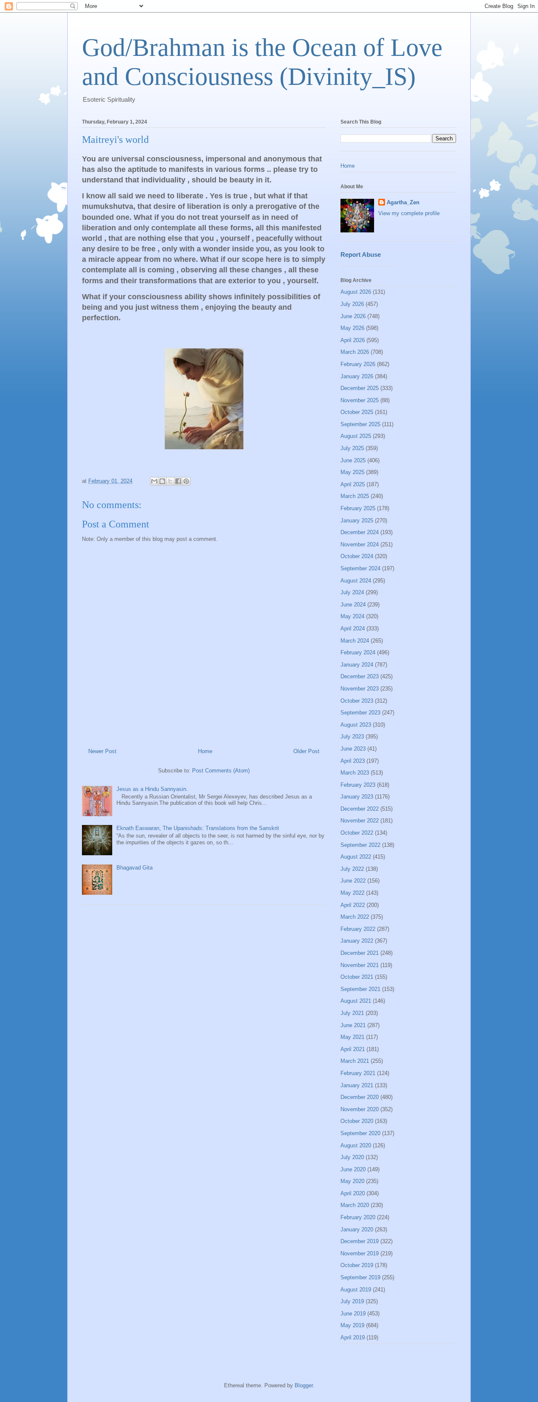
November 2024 (359, 544)
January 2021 (356, 1085)
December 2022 (359, 809)
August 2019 (355, 1289)
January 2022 (356, 941)
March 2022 (354, 917)
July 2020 (352, 1157)
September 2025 (360, 424)
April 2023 (352, 761)
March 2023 (354, 773)
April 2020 (352, 1193)
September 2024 (360, 568)
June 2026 (353, 316)
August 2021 (355, 1001)
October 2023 (356, 701)
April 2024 (352, 628)
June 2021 (353, 1025)
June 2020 (353, 1169)
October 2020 (356, 1121)
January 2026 (356, 376)
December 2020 (359, 1097)
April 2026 (352, 340)
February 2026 (357, 364)
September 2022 (360, 845)
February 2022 (357, 929)
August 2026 (355, 292)
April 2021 (352, 1049)
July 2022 (352, 869)
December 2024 (359, 532)
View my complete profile (409, 213)
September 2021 (360, 989)
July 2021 (352, 1013)
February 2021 (357, 1073)
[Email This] (154, 481)
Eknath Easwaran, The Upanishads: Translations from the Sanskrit (197, 828)
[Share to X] (170, 481)
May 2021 (352, 1037)
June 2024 (353, 604)
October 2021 (356, 977)
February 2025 (357, 508)
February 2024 (357, 652)
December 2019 (359, 1241)
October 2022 (356, 833)
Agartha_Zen (403, 202)
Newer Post (102, 751)
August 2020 (355, 1145)
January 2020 (356, 1229)
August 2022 (355, 857)
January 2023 (356, 796)
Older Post (306, 751)
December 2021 (359, 953)
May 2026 (352, 328)
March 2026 (354, 352)
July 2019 (352, 1301)
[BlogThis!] (162, 481)
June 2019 (353, 1313)
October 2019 (356, 1265)
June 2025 (353, 460)
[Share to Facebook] (178, 481)
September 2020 (360, 1133)
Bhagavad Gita (134, 867)
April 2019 (352, 1337)
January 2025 (356, 520)
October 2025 (356, 412)
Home (205, 751)
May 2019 (352, 1325)
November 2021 (359, 965)
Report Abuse (360, 254)
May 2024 (352, 616)
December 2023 (359, 676)
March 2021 (354, 1061)
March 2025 (354, 496)
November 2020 (359, 1109)
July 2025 (352, 448)
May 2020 (352, 1181)
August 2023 (355, 725)
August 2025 (355, 436)
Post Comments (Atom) (221, 770)
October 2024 (356, 556)
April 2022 (352, 905)
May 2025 (352, 472)
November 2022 (359, 820)
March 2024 (354, 641)
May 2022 (352, 893)
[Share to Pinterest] (186, 481)
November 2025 (359, 400)
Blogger (304, 1385)
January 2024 (356, 664)
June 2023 (353, 749)
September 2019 (360, 1277)
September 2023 (360, 712)
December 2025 (359, 388)
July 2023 (352, 736)
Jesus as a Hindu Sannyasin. (152, 789)
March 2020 (354, 1205)
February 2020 (357, 1217)
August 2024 (355, 580)
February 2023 (357, 785)
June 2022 (353, 881)
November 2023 (359, 688)
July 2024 (352, 592)
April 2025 (352, 484)
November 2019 (359, 1253)
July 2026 (352, 304)
